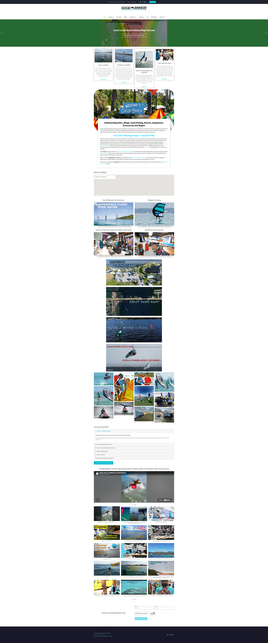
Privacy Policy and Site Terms (100, 634)
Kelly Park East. (105, 153)
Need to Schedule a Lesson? (104, 431)
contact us (146, 147)
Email (156, 606)
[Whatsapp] (146, 2)
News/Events (154, 17)
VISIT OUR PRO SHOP (164, 63)
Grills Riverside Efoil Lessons (138, 157)
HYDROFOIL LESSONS (123, 65)
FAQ (147, 17)
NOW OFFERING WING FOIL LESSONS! (144, 71)
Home (104, 17)
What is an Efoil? (101, 454)
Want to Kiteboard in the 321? (104, 444)
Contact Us (162, 17)
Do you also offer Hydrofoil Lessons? (106, 447)
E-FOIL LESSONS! (103, 65)
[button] (1, 33)
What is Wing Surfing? (102, 451)
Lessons (110, 17)
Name (136, 606)
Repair (125, 17)
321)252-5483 (148, 135)
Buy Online (118, 17)
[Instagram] (142, 2)
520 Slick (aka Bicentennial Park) (125, 151)
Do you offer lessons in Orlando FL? (105, 458)
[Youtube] (144, 2)
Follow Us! (141, 17)
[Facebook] (140, 2)
